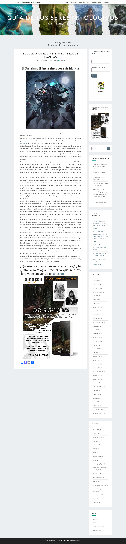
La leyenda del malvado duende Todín (99, 262)
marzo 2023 (96, 356)
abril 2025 (96, 303)
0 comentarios (65, 60)
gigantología (97, 449)
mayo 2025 (96, 299)
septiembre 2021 (98, 387)
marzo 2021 (96, 402)
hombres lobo (97, 456)
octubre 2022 (96, 368)
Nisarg (78, 540)
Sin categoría (97, 495)
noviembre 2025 (97, 292)
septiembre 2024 (98, 322)
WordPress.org (97, 530)
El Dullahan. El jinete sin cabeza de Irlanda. (50, 55)
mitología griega (98, 464)
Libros (95, 460)
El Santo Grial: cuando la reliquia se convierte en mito (100, 166)
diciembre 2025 (97, 288)
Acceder (95, 519)
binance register (97, 259)
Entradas (106, 2)
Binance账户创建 (98, 232)
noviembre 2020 (97, 413)
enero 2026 (96, 284)
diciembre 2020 (97, 409)
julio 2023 (95, 352)
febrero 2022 (96, 379)
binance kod (96, 221)
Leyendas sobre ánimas (99, 202)
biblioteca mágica (84, 2)
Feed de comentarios (99, 527)
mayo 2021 (96, 398)
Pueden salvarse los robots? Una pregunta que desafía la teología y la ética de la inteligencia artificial (100, 194)
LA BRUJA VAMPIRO (98, 255)
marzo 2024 (96, 333)
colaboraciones (97, 437)
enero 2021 (96, 405)
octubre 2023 (96, 345)
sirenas (95, 499)
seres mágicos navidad (99, 485)
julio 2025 (95, 296)
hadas (94, 452)
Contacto (74, 2)
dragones (95, 441)
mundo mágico (97, 477)
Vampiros (95, 502)
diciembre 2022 (97, 364)
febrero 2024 (96, 337)
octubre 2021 (96, 383)
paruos (55, 60)
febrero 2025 (96, 307)
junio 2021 (96, 394)
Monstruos (96, 474)
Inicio (66, 2)
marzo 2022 (96, 375)
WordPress (67, 540)
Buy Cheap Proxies (98, 245)
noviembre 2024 (97, 315)
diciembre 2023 (97, 341)
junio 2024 (96, 330)
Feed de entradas (98, 523)
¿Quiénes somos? (96, 2)
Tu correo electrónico (98, 67)
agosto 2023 (96, 349)
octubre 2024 (96, 318)
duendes (95, 445)
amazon (58, 273)
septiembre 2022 (98, 371)
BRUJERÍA (96, 430)
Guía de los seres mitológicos (28, 2)
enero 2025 (96, 311)
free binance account (99, 253)
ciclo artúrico (97, 433)
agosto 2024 (96, 326)
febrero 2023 (96, 360)
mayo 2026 (96, 281)
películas (95, 481)
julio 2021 (95, 390)
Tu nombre (94, 59)
